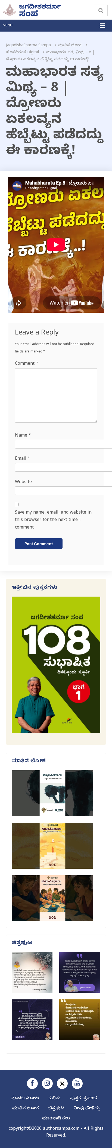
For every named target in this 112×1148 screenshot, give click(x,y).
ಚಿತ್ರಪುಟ (56, 1109)
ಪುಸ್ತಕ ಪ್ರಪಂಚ (83, 1099)
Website (23, 483)
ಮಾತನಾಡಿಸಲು (56, 1119)
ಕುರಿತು (54, 1099)
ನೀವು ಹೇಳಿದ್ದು (87, 1109)
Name (23, 436)
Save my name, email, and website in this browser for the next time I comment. (53, 520)
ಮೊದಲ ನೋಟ (25, 1099)
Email (22, 459)
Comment (26, 364)
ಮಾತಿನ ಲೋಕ (25, 1109)
